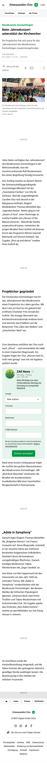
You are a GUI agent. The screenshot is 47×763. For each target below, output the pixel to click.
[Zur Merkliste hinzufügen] (43, 68)
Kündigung (13, 750)
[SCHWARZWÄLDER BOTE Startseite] (23, 5)
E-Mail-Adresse (11, 430)
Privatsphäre (9, 742)
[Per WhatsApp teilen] (36, 68)
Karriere (20, 742)
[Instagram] (16, 726)
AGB (28, 742)
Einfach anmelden (23, 453)
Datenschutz (38, 742)
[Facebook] (31, 726)
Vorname (9, 406)
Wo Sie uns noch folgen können (25, 732)
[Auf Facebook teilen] (25, 68)
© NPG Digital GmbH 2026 (23, 718)
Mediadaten (9, 746)
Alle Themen (33, 13)
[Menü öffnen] (3, 5)
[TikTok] (26, 726)
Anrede (8, 394)
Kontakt (23, 750)
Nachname (9, 418)
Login (42, 5)
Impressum (34, 750)
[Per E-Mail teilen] (31, 68)
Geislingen (21, 13)
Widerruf (23, 754)
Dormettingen (9, 13)
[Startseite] (6, 701)
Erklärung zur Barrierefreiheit (30, 746)
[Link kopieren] (21, 68)
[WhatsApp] (21, 726)
